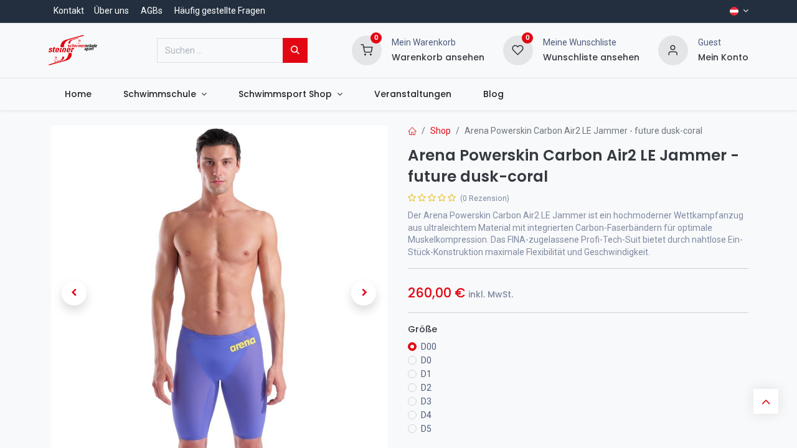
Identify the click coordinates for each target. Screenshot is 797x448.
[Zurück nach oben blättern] (765, 401)
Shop (440, 131)
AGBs (152, 11)
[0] (367, 49)
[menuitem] (78, 94)
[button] (74, 293)
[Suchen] (295, 50)
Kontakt (69, 11)
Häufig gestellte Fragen (219, 11)
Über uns (111, 11)
